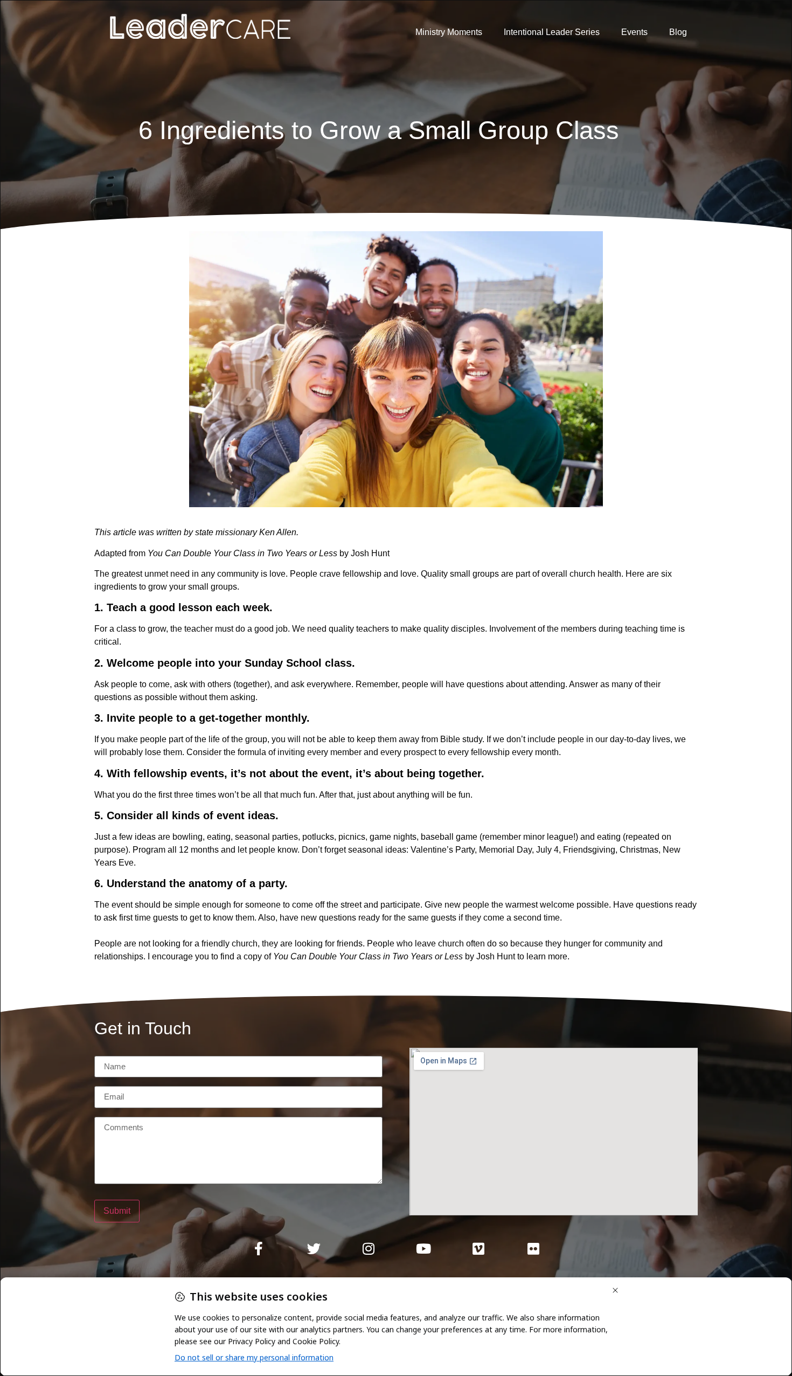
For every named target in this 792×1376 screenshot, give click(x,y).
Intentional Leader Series (552, 32)
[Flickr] (533, 1248)
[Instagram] (368, 1248)
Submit (116, 1210)
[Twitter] (313, 1248)
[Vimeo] (478, 1248)
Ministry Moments (448, 32)
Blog (678, 32)
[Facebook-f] (258, 1248)
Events (634, 32)
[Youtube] (423, 1248)
